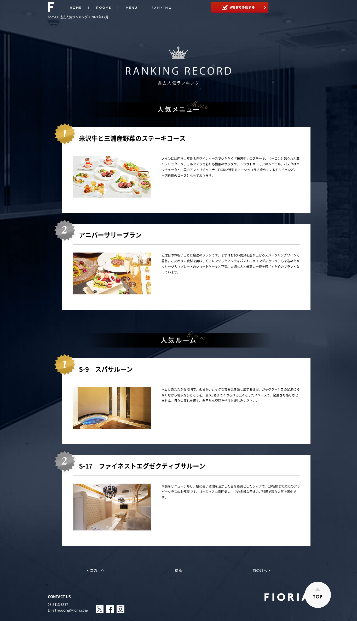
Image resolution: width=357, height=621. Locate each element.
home (52, 17)
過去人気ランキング (74, 17)
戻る (178, 570)
